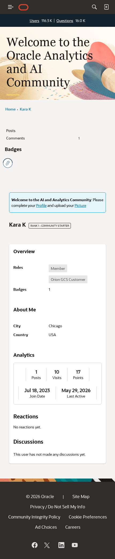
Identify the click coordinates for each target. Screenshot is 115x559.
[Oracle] (34, 545)
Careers (72, 527)
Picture (80, 205)
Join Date (37, 396)
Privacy (37, 506)
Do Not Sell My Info (66, 506)
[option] (58, 268)
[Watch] (74, 545)
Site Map (80, 496)
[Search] (94, 7)
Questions (64, 20)
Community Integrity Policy (34, 517)
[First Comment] (8, 163)
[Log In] (106, 7)
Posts (11, 130)
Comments (42, 138)
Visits (57, 377)
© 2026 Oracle (40, 496)
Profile (41, 205)
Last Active (76, 396)
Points (78, 377)
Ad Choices (46, 527)
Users (34, 20)
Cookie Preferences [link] (88, 517)
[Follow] (47, 545)
